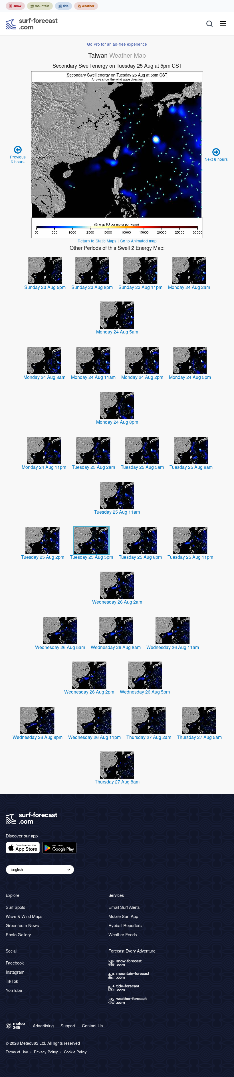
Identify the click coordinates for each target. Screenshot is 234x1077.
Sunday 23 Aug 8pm (92, 287)
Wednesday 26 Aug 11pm (94, 737)
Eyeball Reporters (125, 925)
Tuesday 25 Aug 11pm (190, 557)
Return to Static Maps (97, 241)
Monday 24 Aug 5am (117, 331)
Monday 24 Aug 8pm (117, 422)
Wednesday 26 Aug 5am (60, 647)
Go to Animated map (138, 241)
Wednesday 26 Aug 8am (116, 647)
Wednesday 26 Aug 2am (117, 601)
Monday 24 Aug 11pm (44, 467)
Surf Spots (15, 907)
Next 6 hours (216, 159)
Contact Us (92, 1025)
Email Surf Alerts (124, 907)
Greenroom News (22, 925)
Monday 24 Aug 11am (93, 377)
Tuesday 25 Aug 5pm (91, 557)
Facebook (15, 963)
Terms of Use (17, 1051)
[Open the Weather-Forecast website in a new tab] (86, 6)
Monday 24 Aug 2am (189, 287)
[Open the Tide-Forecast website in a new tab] (63, 6)
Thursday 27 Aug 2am (148, 737)
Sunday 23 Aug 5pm (45, 287)
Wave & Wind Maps (24, 916)
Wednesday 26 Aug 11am (172, 647)
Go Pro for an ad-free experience (117, 44)
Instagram (15, 972)
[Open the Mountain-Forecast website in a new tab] (40, 6)
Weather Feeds (122, 934)
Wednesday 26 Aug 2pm (89, 691)
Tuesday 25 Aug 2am (93, 467)
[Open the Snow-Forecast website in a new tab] (15, 6)
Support (67, 1025)
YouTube (14, 990)
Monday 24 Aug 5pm (190, 377)
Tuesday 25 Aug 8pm (140, 557)
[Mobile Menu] (223, 24)
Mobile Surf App (123, 916)
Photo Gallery (18, 934)
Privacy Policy (46, 1051)
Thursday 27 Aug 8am (117, 781)
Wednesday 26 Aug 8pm (37, 737)
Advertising (43, 1025)
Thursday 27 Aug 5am (199, 737)
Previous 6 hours (18, 159)
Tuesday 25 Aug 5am (142, 467)
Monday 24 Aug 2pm (142, 377)
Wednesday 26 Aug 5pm (145, 691)
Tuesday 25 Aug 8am (191, 467)
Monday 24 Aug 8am (44, 377)
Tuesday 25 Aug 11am (117, 512)
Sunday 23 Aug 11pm (140, 287)
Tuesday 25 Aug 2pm (42, 557)
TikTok (12, 981)
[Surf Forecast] (32, 23)
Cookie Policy (75, 1051)
